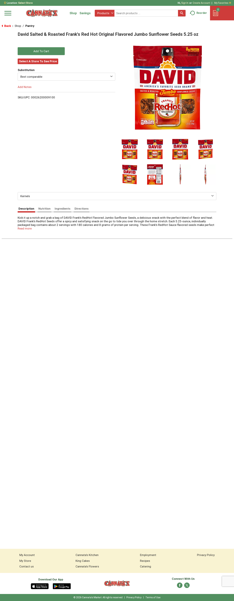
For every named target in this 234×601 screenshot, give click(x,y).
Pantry (29, 26)
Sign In (184, 3)
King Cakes (83, 560)
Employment (148, 555)
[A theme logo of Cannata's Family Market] (42, 13)
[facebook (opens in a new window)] (179, 586)
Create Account (201, 3)
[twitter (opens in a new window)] (187, 586)
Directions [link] (82, 208)
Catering (145, 566)
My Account (27, 555)
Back (7, 26)
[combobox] (104, 13)
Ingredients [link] (62, 208)
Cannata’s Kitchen (87, 555)
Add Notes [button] (25, 87)
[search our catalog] (182, 13)
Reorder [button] (201, 13)
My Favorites (221, 3)
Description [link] (26, 208)
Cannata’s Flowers (87, 566)
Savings (85, 13)
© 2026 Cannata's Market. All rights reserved (97, 597)
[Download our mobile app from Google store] (62, 586)
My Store (25, 560)
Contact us (26, 566)
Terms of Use (153, 597)
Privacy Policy (206, 555)
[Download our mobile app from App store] (40, 586)
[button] (130, 149)
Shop (73, 13)
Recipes (145, 560)
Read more (25, 228)
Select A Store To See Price (38, 61)
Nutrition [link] (44, 208)
